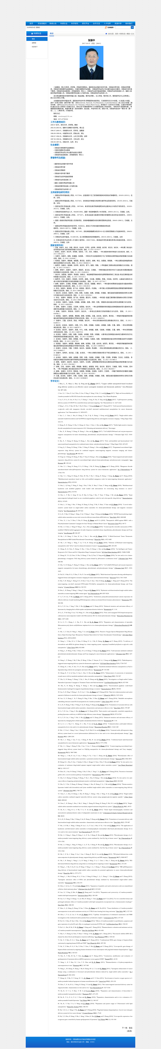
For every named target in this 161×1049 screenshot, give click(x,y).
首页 (31, 23)
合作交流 (96, 23)
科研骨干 (35, 47)
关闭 (129, 1031)
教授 (33, 39)
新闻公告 (53, 23)
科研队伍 (63, 23)
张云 (130, 1028)
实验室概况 (42, 23)
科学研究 (74, 23)
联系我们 (128, 23)
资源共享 (118, 23)
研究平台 (85, 23)
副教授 (34, 43)
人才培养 (107, 23)
